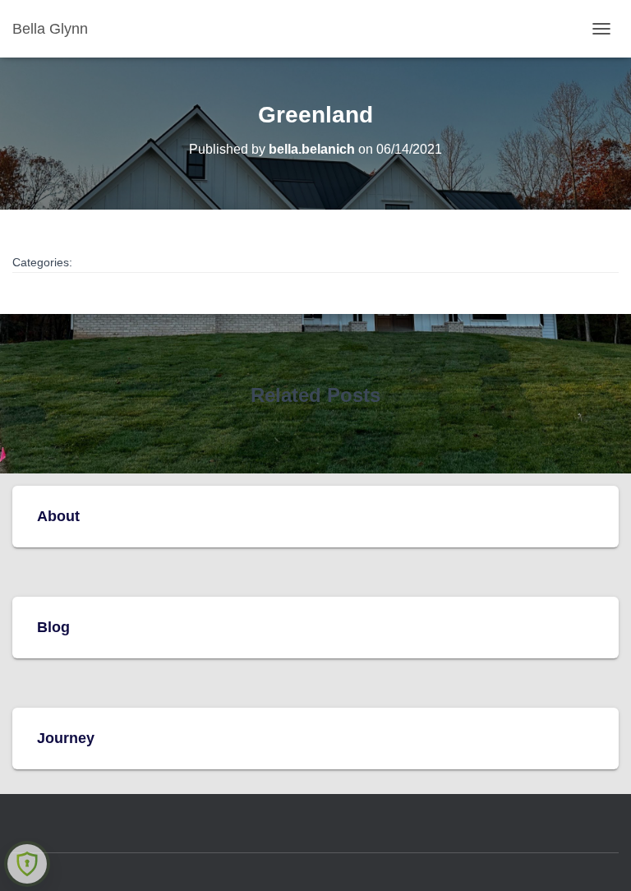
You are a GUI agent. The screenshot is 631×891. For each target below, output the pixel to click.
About (58, 516)
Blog (53, 627)
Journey (65, 738)
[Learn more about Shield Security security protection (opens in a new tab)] (27, 864)
